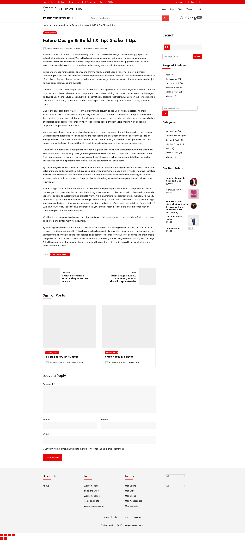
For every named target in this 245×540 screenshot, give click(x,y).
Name (46, 419)
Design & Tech (172, 83)
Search (168, 35)
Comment (49, 384)
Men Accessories (133, 500)
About (45, 2)
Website (47, 434)
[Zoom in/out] (13, 535)
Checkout (61, 2)
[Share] (5, 535)
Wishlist (110, 2)
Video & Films (172, 92)
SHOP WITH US (70, 9)
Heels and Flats (91, 500)
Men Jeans (130, 485)
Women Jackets (92, 495)
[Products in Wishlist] (185, 17)
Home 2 (80, 2)
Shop (101, 2)
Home (71, 2)
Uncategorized (50, 33)
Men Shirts (130, 490)
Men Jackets (131, 506)
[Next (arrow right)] (5, 538)
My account (91, 2)
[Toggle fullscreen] (9, 535)
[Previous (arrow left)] (1, 538)
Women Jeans (91, 485)
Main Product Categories (60, 18)
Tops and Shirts (91, 490)
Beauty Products (174, 135)
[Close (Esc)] (1, 535)
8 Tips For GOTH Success (61, 357)
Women (189, 9)
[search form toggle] (200, 9)
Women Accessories (94, 506)
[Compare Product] (189, 17)
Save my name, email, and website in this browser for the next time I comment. (84, 448)
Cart (51, 2)
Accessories (171, 79)
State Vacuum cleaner (119, 357)
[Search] (165, 113)
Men (180, 9)
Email (104, 419)
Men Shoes (130, 495)
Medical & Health (174, 87)
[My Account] (181, 17)
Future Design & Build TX (87, 54)
